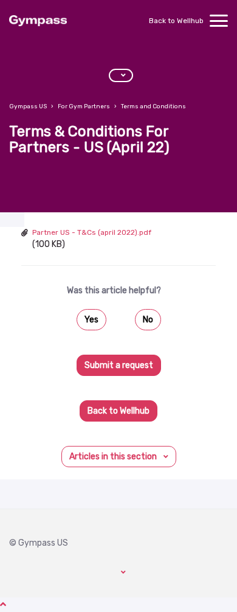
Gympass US (28, 106)
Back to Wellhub (176, 20)
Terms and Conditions (153, 106)
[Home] (38, 20)
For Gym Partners (84, 106)
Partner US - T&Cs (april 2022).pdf (91, 232)
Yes (91, 320)
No (148, 320)
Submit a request (118, 365)
